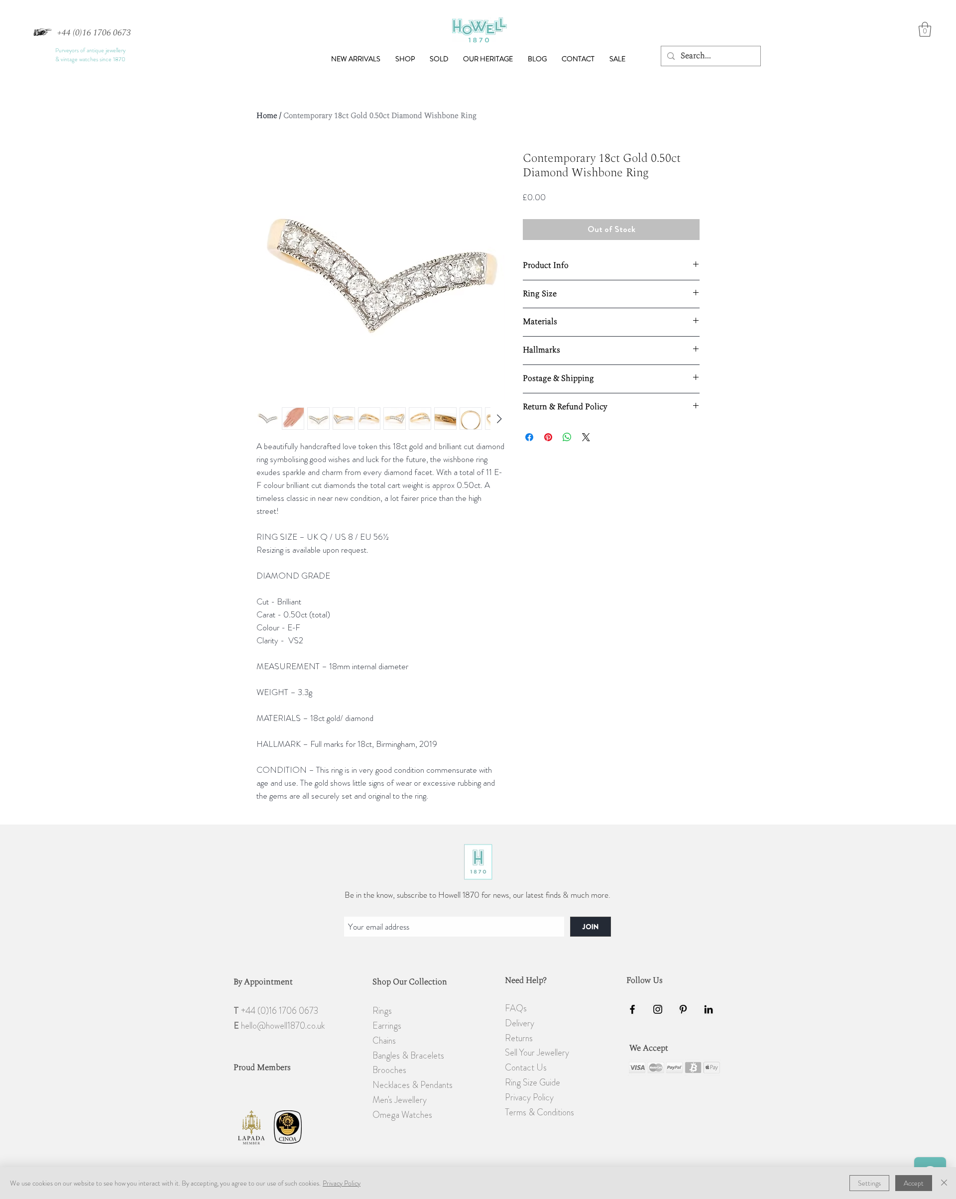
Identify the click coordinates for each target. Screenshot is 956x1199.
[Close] (944, 1183)
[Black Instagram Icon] (658, 1009)
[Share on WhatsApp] (567, 437)
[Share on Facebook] (529, 437)
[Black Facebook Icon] (632, 1009)
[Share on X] (586, 437)
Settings (869, 1183)
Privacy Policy (341, 1183)
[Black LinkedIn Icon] (709, 1009)
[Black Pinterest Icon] (683, 1009)
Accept (914, 1183)
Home (266, 115)
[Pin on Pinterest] (548, 437)
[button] (405, 59)
